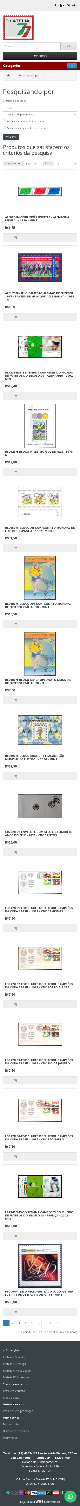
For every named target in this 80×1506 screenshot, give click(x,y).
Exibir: (48, 163)
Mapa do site (11, 1397)
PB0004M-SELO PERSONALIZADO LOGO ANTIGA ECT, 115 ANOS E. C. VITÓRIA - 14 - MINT (39, 1293)
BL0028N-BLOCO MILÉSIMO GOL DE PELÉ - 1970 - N (40, 453)
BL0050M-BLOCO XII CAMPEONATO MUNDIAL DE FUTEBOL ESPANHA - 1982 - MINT (40, 529)
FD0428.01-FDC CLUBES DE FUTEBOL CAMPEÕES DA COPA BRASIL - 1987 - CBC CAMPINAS (39, 909)
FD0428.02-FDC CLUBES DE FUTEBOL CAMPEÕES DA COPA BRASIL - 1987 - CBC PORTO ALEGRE (39, 985)
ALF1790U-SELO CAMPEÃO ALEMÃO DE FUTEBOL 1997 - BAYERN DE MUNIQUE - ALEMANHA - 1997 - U (39, 296)
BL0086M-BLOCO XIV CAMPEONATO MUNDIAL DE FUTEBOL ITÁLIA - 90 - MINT (38, 605)
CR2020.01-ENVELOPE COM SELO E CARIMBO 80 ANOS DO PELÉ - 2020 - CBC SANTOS (38, 833)
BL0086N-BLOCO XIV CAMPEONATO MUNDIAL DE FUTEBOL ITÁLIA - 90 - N (38, 681)
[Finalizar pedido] (73, 5)
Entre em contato (14, 1391)
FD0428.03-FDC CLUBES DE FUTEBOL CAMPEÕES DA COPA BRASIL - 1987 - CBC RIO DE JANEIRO (39, 1061)
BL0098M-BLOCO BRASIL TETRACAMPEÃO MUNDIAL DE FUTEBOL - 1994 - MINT (34, 757)
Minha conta (11, 1424)
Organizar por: (13, 163)
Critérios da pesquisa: (15, 100)
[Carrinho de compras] (68, 5)
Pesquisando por (28, 75)
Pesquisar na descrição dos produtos (27, 128)
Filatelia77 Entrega (14, 1364)
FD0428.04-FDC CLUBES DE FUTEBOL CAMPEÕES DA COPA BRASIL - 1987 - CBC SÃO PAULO (39, 1137)
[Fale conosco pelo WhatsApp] (70, 1496)
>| (58, 1323)
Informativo (10, 1438)
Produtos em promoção (18, 1411)
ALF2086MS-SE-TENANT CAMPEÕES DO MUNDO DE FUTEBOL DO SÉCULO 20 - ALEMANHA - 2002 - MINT (40, 375)
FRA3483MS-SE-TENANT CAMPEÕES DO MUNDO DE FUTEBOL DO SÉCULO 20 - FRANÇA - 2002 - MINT (39, 1215)
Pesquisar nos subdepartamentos (25, 121)
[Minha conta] (62, 5)
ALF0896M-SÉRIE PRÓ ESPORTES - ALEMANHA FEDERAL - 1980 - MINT (37, 218)
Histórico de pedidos (16, 1431)
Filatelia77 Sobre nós (16, 1377)
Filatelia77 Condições (16, 1357)
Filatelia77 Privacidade (17, 1370)
